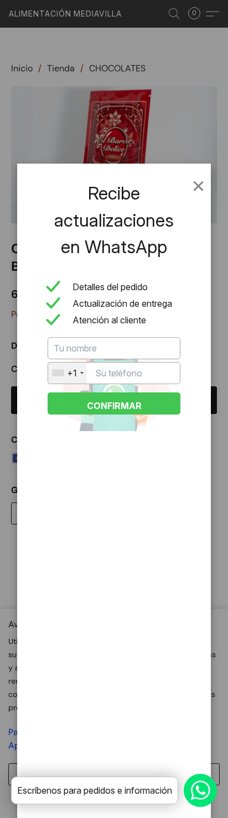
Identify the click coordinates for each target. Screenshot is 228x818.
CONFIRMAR (114, 405)
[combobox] (67, 373)
